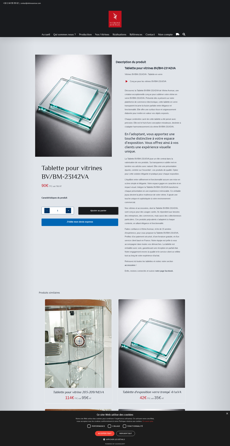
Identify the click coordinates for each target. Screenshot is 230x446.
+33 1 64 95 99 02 (11, 3)
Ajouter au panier (98, 210)
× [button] (227, 414)
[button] (184, 34)
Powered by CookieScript (115, 444)
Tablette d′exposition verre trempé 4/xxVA (151, 391)
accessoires (130, 265)
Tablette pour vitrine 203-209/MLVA (78, 392)
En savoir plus (148, 421)
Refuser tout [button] (126, 433)
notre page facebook (164, 271)
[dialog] (115, 428)
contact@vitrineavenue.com (31, 3)
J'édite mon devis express (80, 222)
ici (135, 261)
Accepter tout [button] (104, 433)
